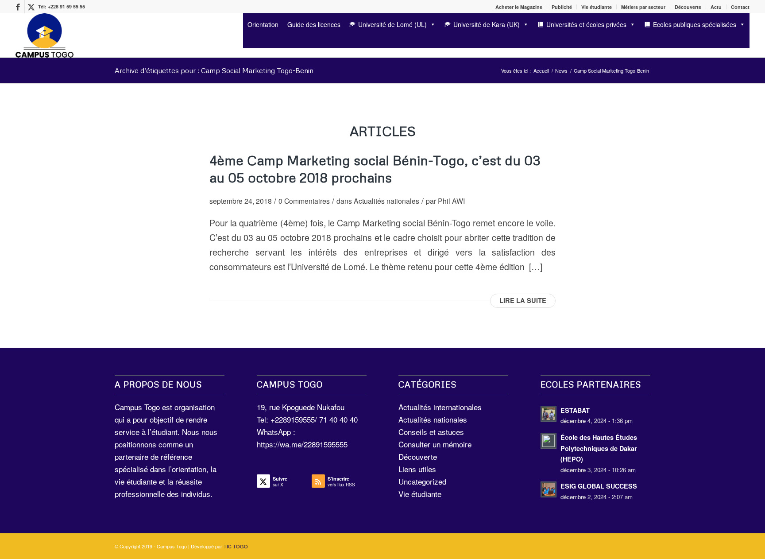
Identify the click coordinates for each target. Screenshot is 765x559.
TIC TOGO (236, 546)
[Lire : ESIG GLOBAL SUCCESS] (548, 489)
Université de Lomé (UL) (392, 24)
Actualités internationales (440, 406)
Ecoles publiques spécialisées (694, 24)
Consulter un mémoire (434, 444)
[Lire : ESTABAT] (548, 414)
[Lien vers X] (31, 6)
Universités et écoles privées (586, 24)
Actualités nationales (386, 201)
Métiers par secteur (643, 7)
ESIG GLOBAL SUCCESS (598, 485)
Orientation (262, 24)
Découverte (688, 7)
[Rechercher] (246, 41)
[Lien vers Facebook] (18, 6)
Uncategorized (422, 481)
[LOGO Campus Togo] (44, 35)
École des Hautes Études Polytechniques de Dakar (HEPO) (598, 448)
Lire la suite (522, 300)
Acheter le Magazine (518, 7)
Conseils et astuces (431, 431)
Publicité (562, 7)
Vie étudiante (596, 7)
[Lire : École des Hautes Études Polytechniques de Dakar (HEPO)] (548, 441)
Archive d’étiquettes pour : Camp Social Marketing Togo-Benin (214, 70)
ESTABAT (575, 410)
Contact (740, 7)
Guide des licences (313, 24)
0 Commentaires (304, 201)
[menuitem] (519, 6)
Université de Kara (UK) (486, 24)
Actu (716, 7)
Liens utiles (417, 468)
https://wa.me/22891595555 (302, 444)
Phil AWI (451, 201)
